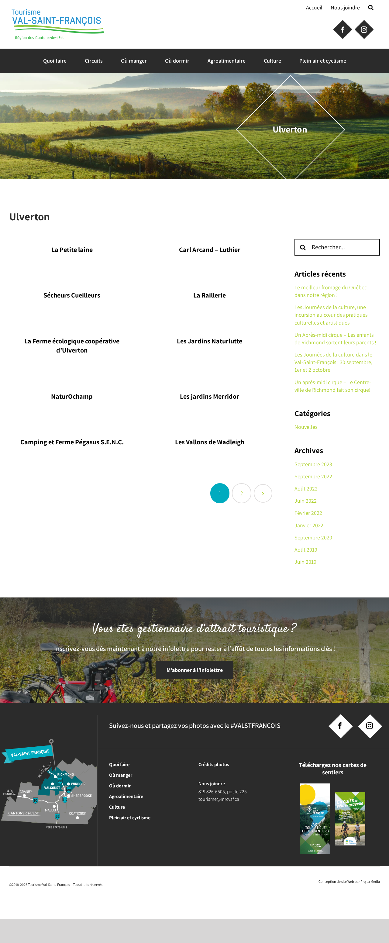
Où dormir (120, 786)
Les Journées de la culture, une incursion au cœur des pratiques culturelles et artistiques (330, 315)
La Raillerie (209, 295)
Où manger (120, 775)
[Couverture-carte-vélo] (350, 794)
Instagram (363, 29)
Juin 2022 (305, 500)
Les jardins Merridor (209, 396)
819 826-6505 (211, 791)
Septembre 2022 (313, 476)
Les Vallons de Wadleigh (209, 442)
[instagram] (369, 726)
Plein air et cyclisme (129, 817)
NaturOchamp (72, 396)
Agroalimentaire (126, 796)
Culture (117, 807)
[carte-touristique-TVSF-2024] (315, 786)
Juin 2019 (305, 561)
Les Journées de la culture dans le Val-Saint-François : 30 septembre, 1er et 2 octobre (333, 362)
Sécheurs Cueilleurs (71, 295)
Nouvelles (305, 426)
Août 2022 (306, 488)
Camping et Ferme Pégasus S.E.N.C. (72, 442)
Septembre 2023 (313, 464)
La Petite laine (72, 249)
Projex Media (370, 881)
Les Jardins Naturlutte (209, 341)
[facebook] (340, 726)
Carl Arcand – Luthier (209, 249)
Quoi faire (119, 764)
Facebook (342, 29)
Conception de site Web (336, 881)
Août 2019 (305, 549)
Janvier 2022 (308, 525)
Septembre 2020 (313, 537)
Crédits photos (213, 764)
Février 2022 (308, 512)
